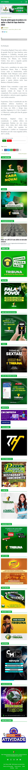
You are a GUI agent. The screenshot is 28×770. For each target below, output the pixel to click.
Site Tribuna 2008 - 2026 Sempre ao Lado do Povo (14, 764)
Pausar (9, 140)
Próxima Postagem (22, 153)
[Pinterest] (14, 150)
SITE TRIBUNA (5, 2)
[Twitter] (4, 31)
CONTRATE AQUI (6, 422)
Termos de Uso (18, 766)
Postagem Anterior (6, 153)
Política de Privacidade (8, 766)
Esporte (9, 17)
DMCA (23, 766)
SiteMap (12, 768)
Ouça (4, 140)
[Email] (17, 150)
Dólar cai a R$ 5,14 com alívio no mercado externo (14, 241)
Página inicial (4, 17)
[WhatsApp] (6, 31)
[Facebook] (2, 31)
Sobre (16, 768)
